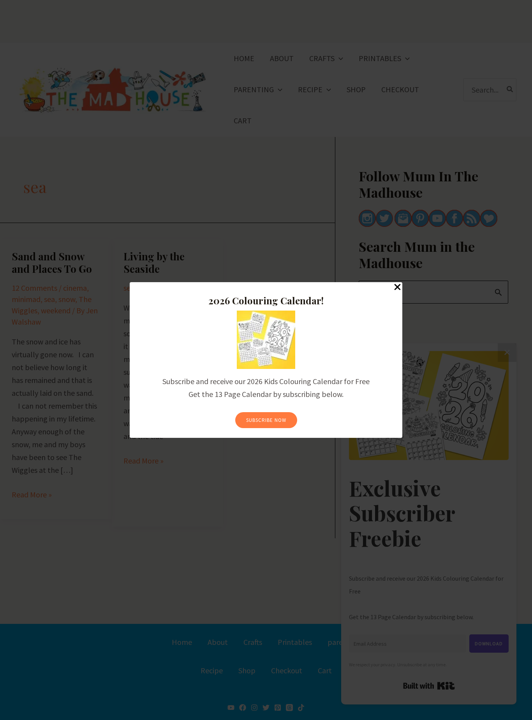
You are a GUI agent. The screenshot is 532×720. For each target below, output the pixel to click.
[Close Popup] (397, 287)
